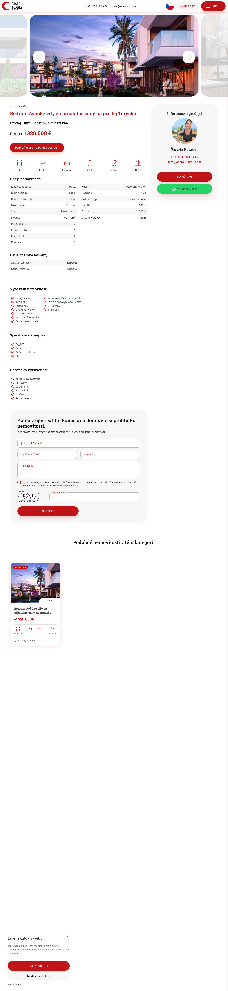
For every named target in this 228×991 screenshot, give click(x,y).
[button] (39, 966)
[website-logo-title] (19, 6)
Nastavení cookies (38, 976)
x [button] (68, 936)
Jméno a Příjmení (31, 443)
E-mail (87, 454)
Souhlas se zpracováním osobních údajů (57, 485)
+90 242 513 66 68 (97, 6)
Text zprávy (27, 465)
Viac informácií (15, 984)
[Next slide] (189, 57)
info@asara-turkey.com (127, 6)
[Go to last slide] (39, 57)
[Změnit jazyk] (170, 6)
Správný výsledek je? (59, 492)
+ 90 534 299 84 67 (185, 157)
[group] (35, 604)
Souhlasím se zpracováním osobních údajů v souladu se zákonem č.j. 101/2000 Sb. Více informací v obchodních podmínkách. (80, 484)
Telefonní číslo (29, 454)
